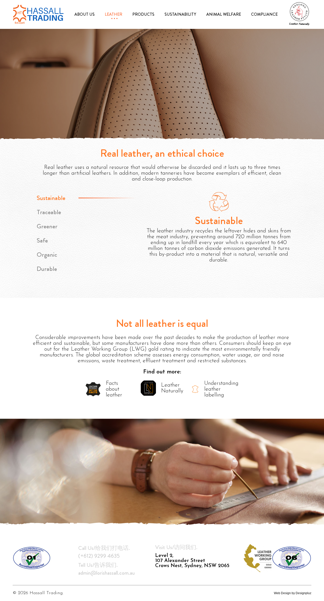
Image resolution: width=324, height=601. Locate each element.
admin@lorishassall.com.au (106, 573)
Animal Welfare (223, 14)
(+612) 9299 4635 (99, 556)
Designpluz (303, 593)
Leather (113, 14)
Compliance (264, 14)
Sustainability (180, 14)
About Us (84, 14)
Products (143, 14)
